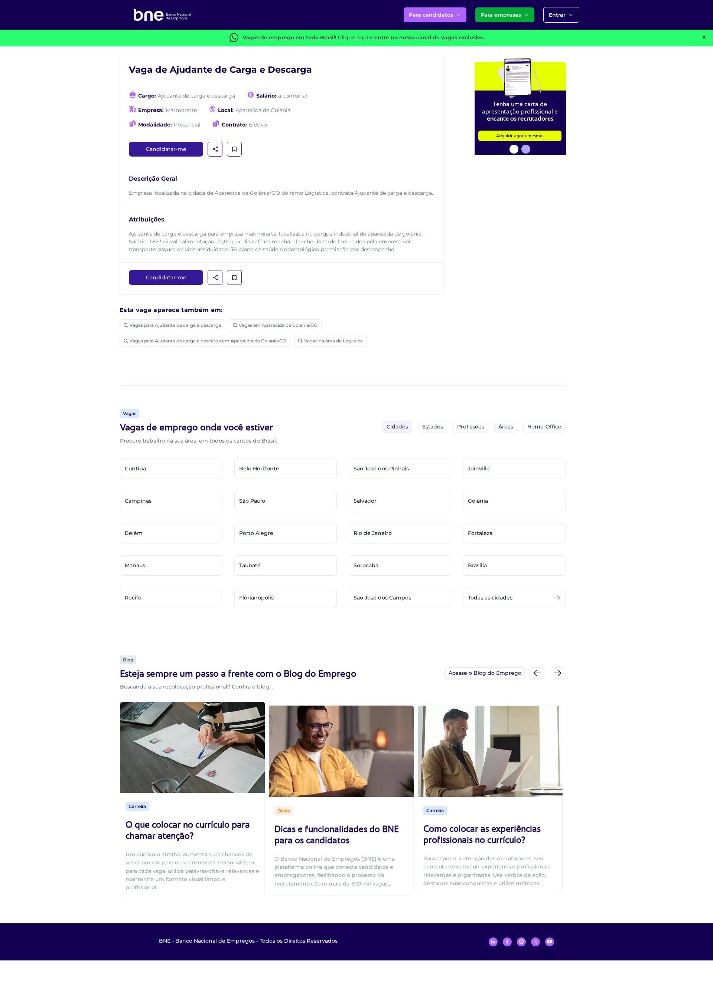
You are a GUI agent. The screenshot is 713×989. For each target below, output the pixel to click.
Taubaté (250, 565)
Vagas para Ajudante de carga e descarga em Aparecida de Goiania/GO (208, 341)
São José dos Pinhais (381, 468)
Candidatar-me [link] (166, 149)
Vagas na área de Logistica (333, 341)
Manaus (135, 565)
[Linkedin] (493, 941)
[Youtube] (549, 941)
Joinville (479, 468)
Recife (133, 597)
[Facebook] (507, 941)
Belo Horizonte (259, 468)
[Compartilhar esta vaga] (215, 149)
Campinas (138, 500)
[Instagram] (521, 941)
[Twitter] (535, 941)
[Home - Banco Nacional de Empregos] (162, 15)
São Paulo (252, 500)
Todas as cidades (490, 597)
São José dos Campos (382, 597)
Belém (134, 533)
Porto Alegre (256, 533)
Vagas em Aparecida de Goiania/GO (278, 325)
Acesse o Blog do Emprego (485, 673)
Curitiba (135, 468)
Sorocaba (366, 565)
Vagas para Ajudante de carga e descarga (175, 325)
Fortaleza (480, 533)
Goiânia (478, 500)
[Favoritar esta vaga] (234, 149)
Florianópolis (256, 597)
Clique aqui (353, 37)
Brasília (477, 565)
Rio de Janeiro (373, 533)
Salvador (365, 500)
